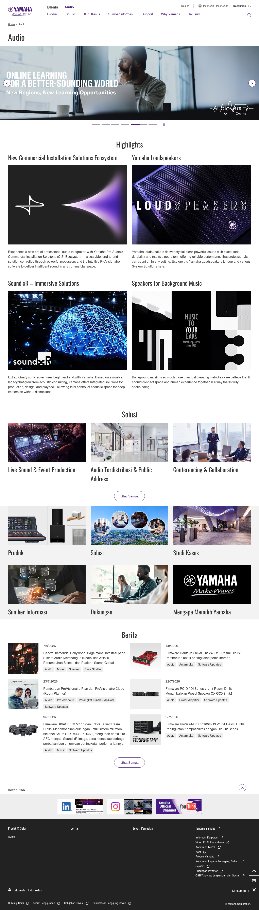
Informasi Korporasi (206, 837)
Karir (198, 852)
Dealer (185, 5)
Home (11, 24)
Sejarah (199, 866)
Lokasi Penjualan (143, 828)
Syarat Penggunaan (44, 903)
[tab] (96, 125)
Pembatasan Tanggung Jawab (109, 903)
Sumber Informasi (121, 14)
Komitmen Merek (205, 847)
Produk (52, 14)
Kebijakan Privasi (73, 903)
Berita (74, 828)
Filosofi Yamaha (204, 856)
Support (147, 14)
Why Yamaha (170, 14)
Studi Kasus (91, 14)
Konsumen (239, 6)
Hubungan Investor (206, 871)
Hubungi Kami (16, 903)
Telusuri (194, 14)
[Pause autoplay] (164, 124)
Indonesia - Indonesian (215, 5)
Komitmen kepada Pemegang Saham (217, 861)
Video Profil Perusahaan (209, 842)
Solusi (70, 14)
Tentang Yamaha (205, 828)
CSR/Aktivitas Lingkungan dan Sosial (217, 875)
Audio (69, 7)
